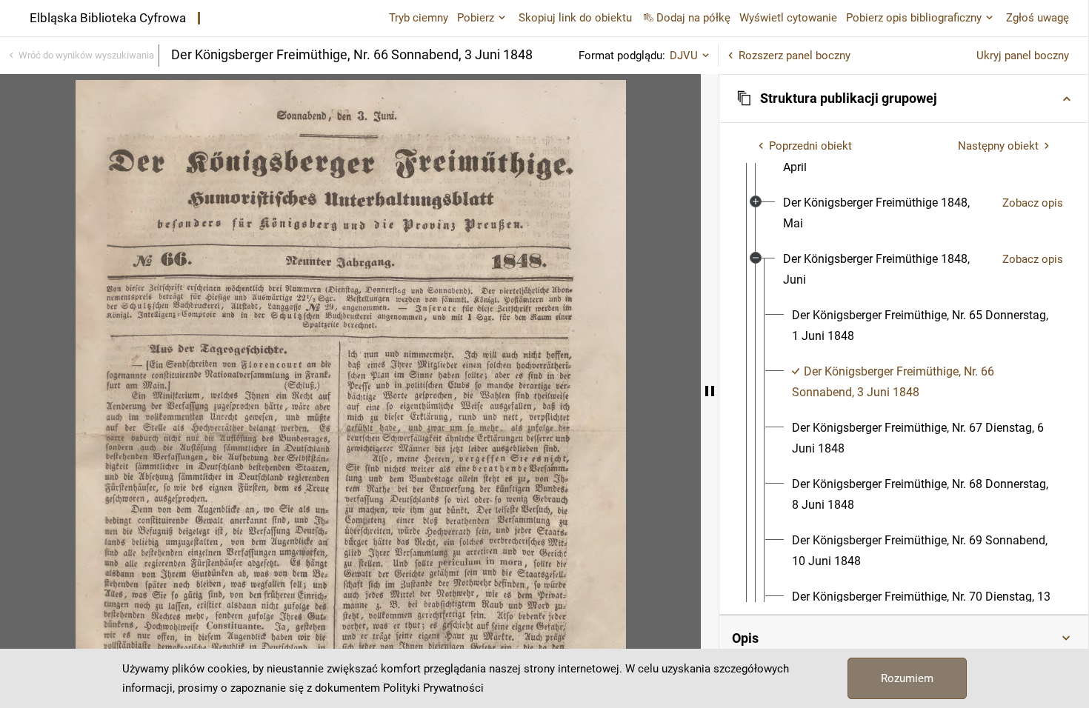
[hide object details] (710, 391)
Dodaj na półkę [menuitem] (693, 17)
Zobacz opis (1032, 203)
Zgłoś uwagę (1037, 17)
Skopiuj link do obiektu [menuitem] (575, 17)
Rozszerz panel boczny (794, 55)
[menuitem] (886, 213)
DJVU (684, 55)
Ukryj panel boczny (1022, 55)
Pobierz (475, 17)
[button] (903, 98)
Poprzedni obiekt (810, 146)
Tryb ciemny (418, 17)
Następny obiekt (998, 146)
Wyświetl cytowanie (788, 17)
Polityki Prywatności (433, 688)
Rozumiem (907, 678)
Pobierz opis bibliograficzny (914, 17)
